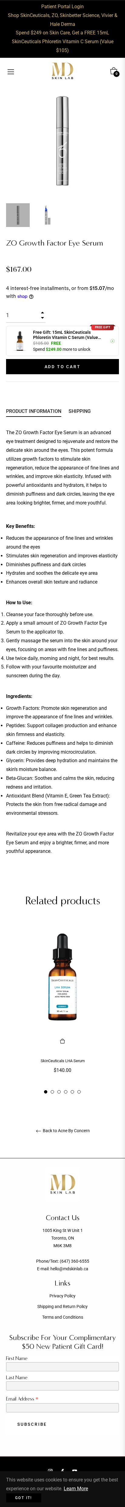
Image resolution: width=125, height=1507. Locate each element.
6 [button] (79, 1092)
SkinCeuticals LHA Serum (63, 1061)
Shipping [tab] (80, 411)
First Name (17, 1358)
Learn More (76, 1488)
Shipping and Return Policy (62, 1306)
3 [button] (59, 1092)
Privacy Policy (62, 1295)
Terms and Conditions (62, 1317)
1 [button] (45, 1092)
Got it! (23, 1498)
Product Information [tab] (33, 411)
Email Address (22, 1398)
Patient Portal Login (62, 6)
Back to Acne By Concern (66, 1130)
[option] (62, 1008)
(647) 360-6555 (74, 1261)
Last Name (17, 1377)
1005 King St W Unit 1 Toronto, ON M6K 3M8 (62, 1238)
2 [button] (52, 1092)
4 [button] (65, 1092)
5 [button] (72, 1092)
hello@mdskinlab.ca (69, 1268)
